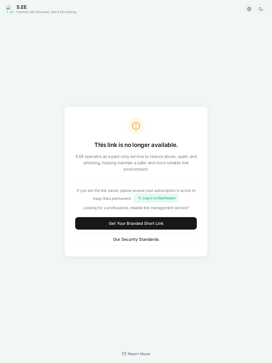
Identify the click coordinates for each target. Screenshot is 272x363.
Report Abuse (139, 354)
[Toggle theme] (261, 9)
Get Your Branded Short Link (136, 223)
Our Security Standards (136, 239)
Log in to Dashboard (159, 198)
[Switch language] (249, 9)
